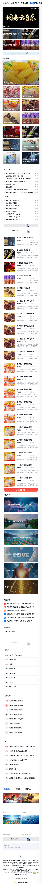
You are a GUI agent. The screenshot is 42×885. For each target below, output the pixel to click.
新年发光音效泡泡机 (28, 45)
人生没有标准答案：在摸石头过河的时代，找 (20, 607)
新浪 (12, 847)
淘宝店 (13, 860)
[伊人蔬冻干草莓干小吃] (11, 92)
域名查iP (22, 867)
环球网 (13, 864)
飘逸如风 (36, 860)
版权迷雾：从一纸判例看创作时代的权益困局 (20, 614)
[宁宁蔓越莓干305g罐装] (30, 105)
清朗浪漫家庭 (25, 860)
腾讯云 (15, 871)
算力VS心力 (7, 631)
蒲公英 (7, 865)
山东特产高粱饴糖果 (24, 427)
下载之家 (20, 862)
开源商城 (25, 871)
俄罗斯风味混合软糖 (24, 364)
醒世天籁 (6, 26)
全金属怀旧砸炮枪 (23, 288)
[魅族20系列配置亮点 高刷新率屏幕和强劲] (30, 158)
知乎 (4, 865)
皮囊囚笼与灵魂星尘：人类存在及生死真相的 (20, 603)
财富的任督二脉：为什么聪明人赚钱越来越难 (20, 617)
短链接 (17, 865)
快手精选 (19, 240)
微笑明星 (10, 862)
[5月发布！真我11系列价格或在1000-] (30, 145)
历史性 (14, 631)
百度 (5, 847)
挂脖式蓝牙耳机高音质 (10, 34)
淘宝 (15, 847)
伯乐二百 (31, 860)
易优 (29, 871)
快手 (34, 862)
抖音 (14, 865)
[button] (31, 8)
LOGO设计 (22, 865)
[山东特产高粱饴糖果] (30, 92)
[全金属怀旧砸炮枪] (11, 118)
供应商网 (24, 864)
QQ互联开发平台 (21, 869)
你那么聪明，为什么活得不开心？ (17, 610)
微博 (19, 847)
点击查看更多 (21, 490)
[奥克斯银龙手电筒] (30, 132)
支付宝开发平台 (12, 869)
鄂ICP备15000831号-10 (21, 882)
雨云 (22, 871)
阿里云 (18, 871)
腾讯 (9, 847)
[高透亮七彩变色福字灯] (11, 132)
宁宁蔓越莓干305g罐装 (25, 301)
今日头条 (30, 862)
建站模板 (15, 862)
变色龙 (20, 860)
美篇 (36, 862)
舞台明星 (5, 862)
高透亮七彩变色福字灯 (10, 45)
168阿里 (29, 864)
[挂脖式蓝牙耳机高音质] (11, 145)
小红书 (11, 865)
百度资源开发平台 (31, 869)
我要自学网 (32, 865)
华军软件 (25, 862)
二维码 (27, 865)
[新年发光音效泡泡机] (30, 118)
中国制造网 (18, 864)
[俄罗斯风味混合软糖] (11, 105)
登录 (32, 3)
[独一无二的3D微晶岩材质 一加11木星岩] (11, 158)
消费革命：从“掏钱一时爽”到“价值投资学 (19, 621)
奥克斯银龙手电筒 (27, 34)
